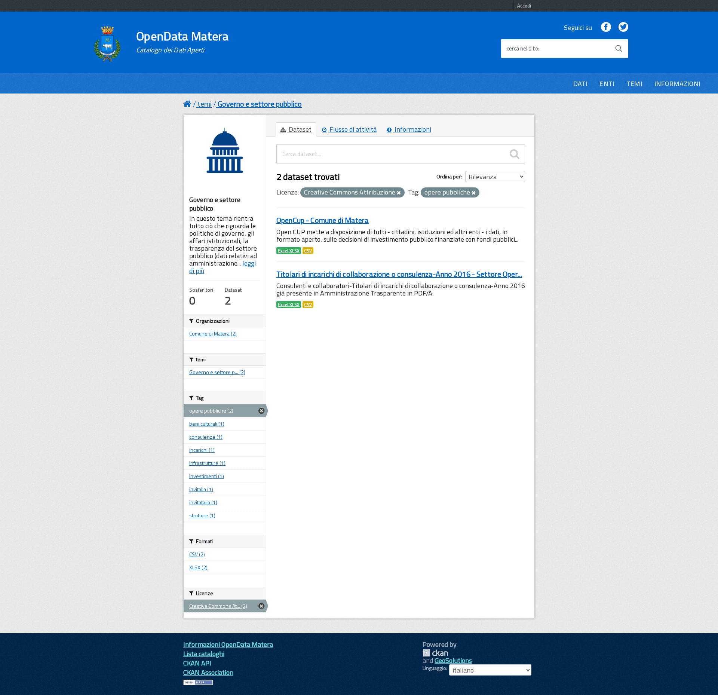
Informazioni (412, 129)
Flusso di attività (352, 129)
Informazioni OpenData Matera (228, 644)
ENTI (606, 84)
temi (204, 104)
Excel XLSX (289, 250)
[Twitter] (623, 27)
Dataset (299, 129)
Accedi (524, 5)
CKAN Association (208, 672)
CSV (308, 250)
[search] (514, 153)
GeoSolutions (453, 660)
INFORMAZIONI (677, 84)
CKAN (435, 653)
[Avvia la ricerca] (619, 48)
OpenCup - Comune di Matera (322, 220)
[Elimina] (399, 193)
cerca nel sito (522, 48)
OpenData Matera (182, 42)
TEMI (634, 84)
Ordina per (448, 176)
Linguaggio (434, 668)
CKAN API (197, 663)
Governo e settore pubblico (260, 104)
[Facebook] (606, 27)
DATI (580, 84)
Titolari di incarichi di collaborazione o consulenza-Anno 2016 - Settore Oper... (399, 274)
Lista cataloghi (203, 654)
